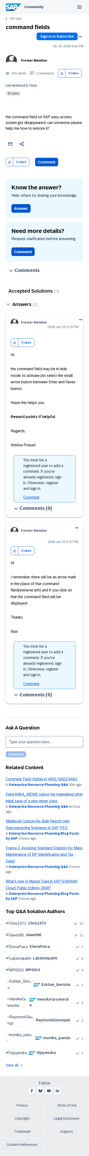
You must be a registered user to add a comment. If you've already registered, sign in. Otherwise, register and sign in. (43, 474)
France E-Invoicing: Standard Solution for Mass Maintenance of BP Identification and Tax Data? (44, 854)
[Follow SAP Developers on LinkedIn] (57, 1091)
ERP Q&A (16, 18)
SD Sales (13, 93)
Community (33, 7)
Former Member (34, 60)
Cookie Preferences (22, 1144)
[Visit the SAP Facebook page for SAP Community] (32, 1091)
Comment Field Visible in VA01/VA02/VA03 (41, 779)
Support (66, 1131)
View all (12, 1065)
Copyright (22, 1118)
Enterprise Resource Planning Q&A (38, 785)
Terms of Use (67, 1105)
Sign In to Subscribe (57, 36)
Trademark (22, 1131)
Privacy (22, 1105)
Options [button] (80, 37)
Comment (47, 162)
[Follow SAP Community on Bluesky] (40, 1091)
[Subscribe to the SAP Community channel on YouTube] (49, 1091)
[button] (62, 73)
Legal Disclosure (67, 1118)
